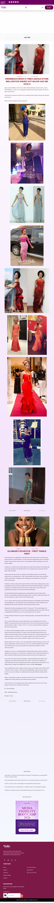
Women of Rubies (34, 76)
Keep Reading (27, 510)
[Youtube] (18, 2)
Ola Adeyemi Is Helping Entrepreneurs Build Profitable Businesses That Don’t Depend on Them (24, 790)
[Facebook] (9, 2)
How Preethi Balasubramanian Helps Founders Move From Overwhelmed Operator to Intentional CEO (26, 780)
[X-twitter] (16, 2)
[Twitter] (8, 860)
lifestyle (19, 76)
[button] (26, 7)
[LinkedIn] (11, 860)
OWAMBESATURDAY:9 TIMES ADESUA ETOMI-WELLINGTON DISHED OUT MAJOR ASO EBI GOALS (27, 81)
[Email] (44, 510)
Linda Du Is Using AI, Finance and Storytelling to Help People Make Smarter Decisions (22, 783)
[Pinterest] (42, 510)
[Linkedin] (13, 2)
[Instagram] (11, 2)
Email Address (6, 891)
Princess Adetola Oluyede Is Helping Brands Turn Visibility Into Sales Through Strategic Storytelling (25, 786)
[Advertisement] (27, 23)
